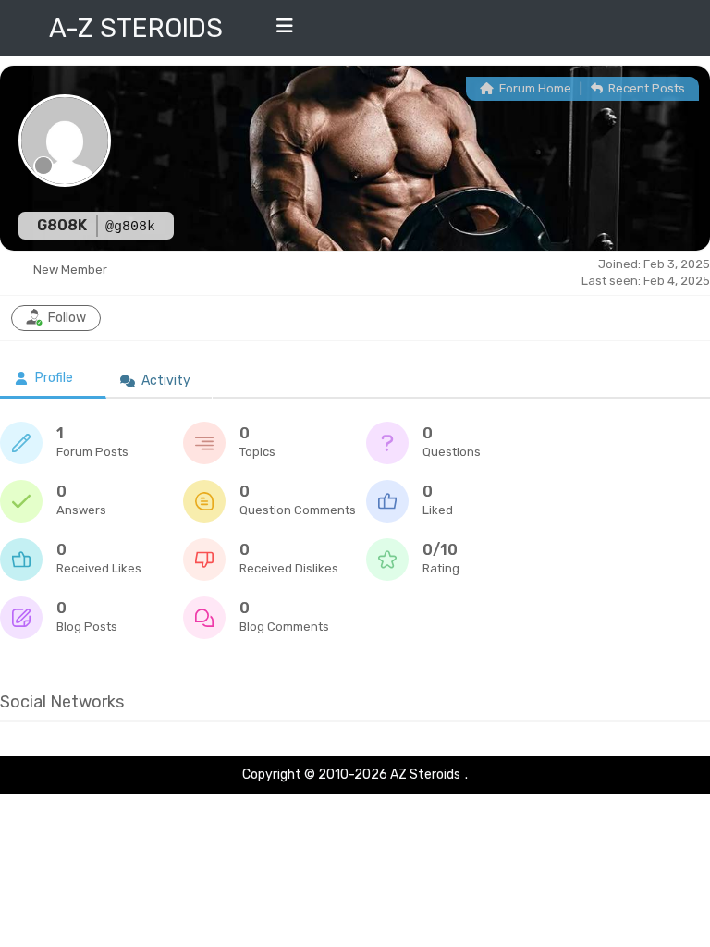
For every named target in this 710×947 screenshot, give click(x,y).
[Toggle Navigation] (285, 30)
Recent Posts (645, 88)
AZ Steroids (425, 774)
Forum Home (533, 88)
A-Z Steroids (136, 28)
